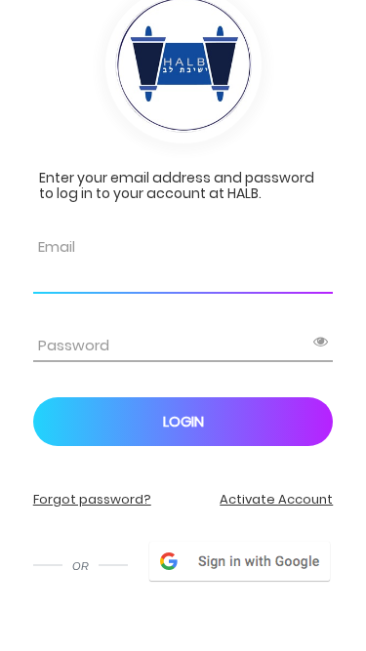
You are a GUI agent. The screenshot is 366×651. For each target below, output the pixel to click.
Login (183, 421)
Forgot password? (92, 499)
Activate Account (276, 499)
